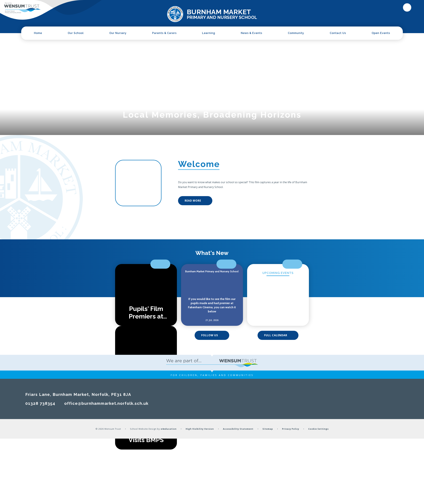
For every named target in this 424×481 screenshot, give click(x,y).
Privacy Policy (290, 428)
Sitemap (268, 428)
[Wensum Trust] (22, 8)
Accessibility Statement (238, 428)
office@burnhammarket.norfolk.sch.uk (106, 403)
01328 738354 (40, 403)
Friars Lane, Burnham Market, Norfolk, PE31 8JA (78, 394)
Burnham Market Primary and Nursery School (211, 271)
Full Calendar (275, 335)
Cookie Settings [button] (318, 428)
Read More (193, 200)
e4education (169, 428)
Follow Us (209, 335)
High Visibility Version (200, 428)
